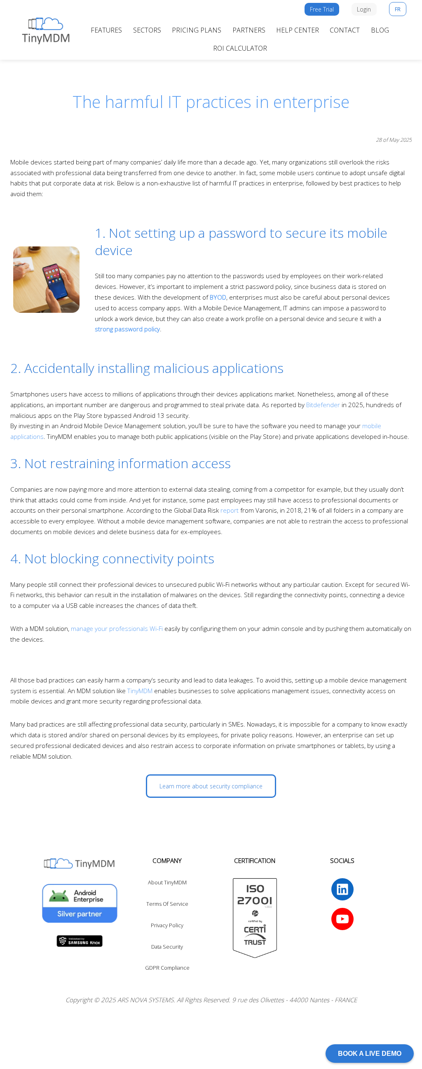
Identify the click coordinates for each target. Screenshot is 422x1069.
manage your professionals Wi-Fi (117, 628)
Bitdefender (323, 405)
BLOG (380, 30)
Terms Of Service (167, 903)
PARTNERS (248, 30)
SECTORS (147, 30)
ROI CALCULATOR (240, 48)
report (229, 510)
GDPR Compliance (167, 967)
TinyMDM (139, 691)
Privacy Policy (167, 925)
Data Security (167, 946)
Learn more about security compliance (211, 786)
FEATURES (106, 30)
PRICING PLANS (196, 30)
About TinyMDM (167, 882)
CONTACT (345, 30)
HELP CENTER (297, 30)
